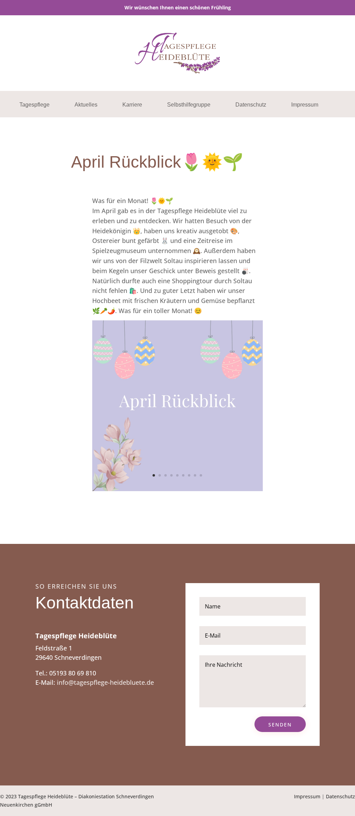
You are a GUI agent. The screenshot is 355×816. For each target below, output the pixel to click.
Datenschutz (250, 105)
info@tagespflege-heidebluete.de (105, 682)
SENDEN (280, 724)
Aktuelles (86, 105)
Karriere (132, 105)
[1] (177, 489)
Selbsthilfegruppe (188, 105)
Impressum (304, 105)
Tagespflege (34, 105)
